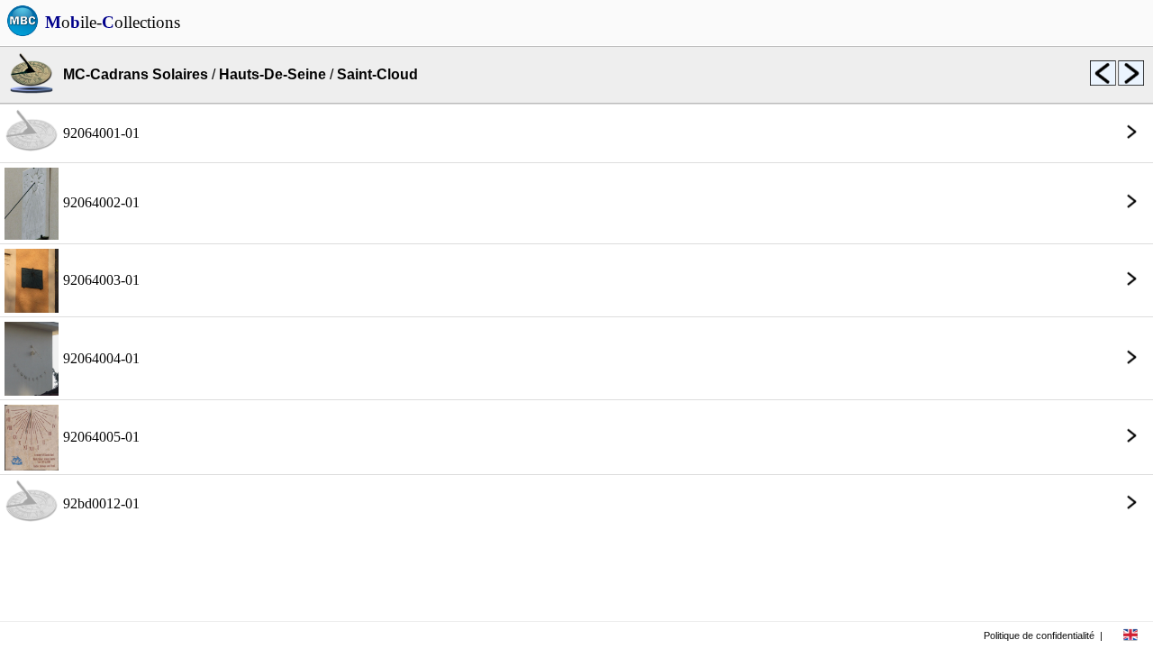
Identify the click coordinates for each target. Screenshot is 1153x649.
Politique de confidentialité (1039, 635)
